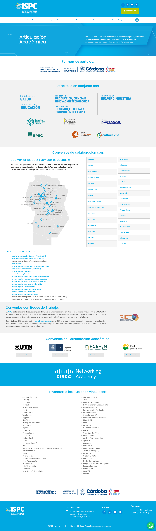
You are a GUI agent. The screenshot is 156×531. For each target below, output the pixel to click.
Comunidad (97, 20)
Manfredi (91, 195)
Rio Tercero (92, 213)
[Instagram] (127, 5)
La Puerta (123, 182)
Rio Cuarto (91, 219)
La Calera (123, 244)
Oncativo (91, 183)
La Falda (91, 159)
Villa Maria (92, 231)
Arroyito (91, 243)
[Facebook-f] (123, 5)
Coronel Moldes (93, 177)
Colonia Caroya (125, 170)
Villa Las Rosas (125, 210)
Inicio (17, 20)
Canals (90, 165)
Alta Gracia (92, 225)
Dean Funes (124, 159)
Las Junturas (92, 189)
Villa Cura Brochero (94, 201)
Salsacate (123, 215)
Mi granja (123, 176)
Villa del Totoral (93, 171)
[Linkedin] (136, 5)
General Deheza (125, 227)
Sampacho (123, 221)
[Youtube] (132, 5)
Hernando (91, 237)
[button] (137, 20)
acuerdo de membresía (43, 321)
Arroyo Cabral (124, 193)
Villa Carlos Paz (125, 204)
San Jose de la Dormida (96, 207)
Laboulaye (123, 165)
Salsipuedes (124, 238)
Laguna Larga (124, 232)
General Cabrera (125, 187)
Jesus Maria (124, 199)
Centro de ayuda (118, 20)
